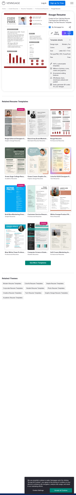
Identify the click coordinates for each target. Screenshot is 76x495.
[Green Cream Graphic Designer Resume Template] (38, 160)
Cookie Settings (38, 490)
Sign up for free (57, 3)
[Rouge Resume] (60, 122)
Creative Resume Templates (12, 293)
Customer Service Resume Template (38, 214)
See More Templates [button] (38, 263)
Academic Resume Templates (12, 297)
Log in (43, 3)
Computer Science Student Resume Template (38, 252)
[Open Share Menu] (70, 27)
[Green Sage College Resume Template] (15, 160)
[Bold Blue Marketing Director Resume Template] (15, 198)
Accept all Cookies (61, 490)
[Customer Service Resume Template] (38, 198)
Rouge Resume (56, 138)
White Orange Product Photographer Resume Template (60, 214)
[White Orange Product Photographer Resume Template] (60, 198)
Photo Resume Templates (56, 288)
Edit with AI (69, 33)
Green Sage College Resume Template (15, 176)
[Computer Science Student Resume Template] (38, 236)
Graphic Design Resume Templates (56, 293)
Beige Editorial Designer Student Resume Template (15, 138)
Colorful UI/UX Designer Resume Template (60, 176)
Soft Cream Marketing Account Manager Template (60, 252)
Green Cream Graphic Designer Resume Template (38, 176)
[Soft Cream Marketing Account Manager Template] (60, 236)
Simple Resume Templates (55, 283)
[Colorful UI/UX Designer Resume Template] (60, 160)
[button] (55, 33)
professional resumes (42, 8)
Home (4, 8)
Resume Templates (27, 8)
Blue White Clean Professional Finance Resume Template (15, 252)
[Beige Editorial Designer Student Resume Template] (15, 122)
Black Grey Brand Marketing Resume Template (38, 138)
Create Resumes (13, 8)
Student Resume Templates (35, 288)
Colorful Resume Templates (34, 283)
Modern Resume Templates (12, 283)
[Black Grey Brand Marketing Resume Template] (38, 122)
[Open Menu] (72, 3)
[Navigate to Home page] (11, 3)
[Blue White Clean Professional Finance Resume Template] (15, 236)
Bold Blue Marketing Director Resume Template (15, 214)
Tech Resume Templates (33, 293)
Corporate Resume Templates (13, 288)
